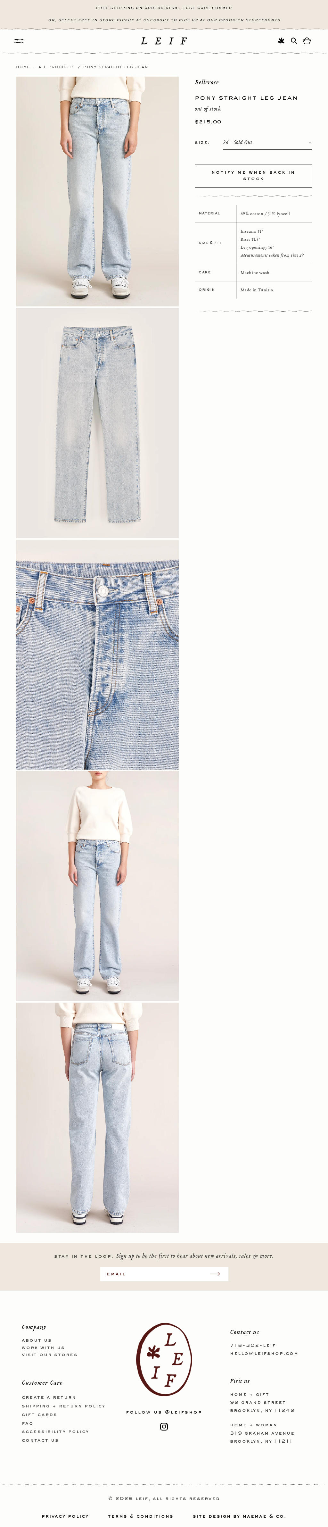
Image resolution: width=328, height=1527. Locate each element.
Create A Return (49, 1397)
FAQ (27, 1423)
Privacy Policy (65, 1516)
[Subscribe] (218, 1273)
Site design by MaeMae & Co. (239, 1516)
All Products (56, 67)
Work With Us (43, 1348)
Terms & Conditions (141, 1516)
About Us (37, 1340)
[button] (18, 41)
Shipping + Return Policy (63, 1406)
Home (23, 67)
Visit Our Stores (50, 1355)
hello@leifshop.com (264, 1353)
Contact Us (40, 1440)
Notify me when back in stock (253, 175)
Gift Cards (39, 1415)
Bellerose (207, 82)
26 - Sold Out (237, 142)
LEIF (141, 1499)
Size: (202, 142)
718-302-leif (253, 1345)
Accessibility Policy (55, 1432)
